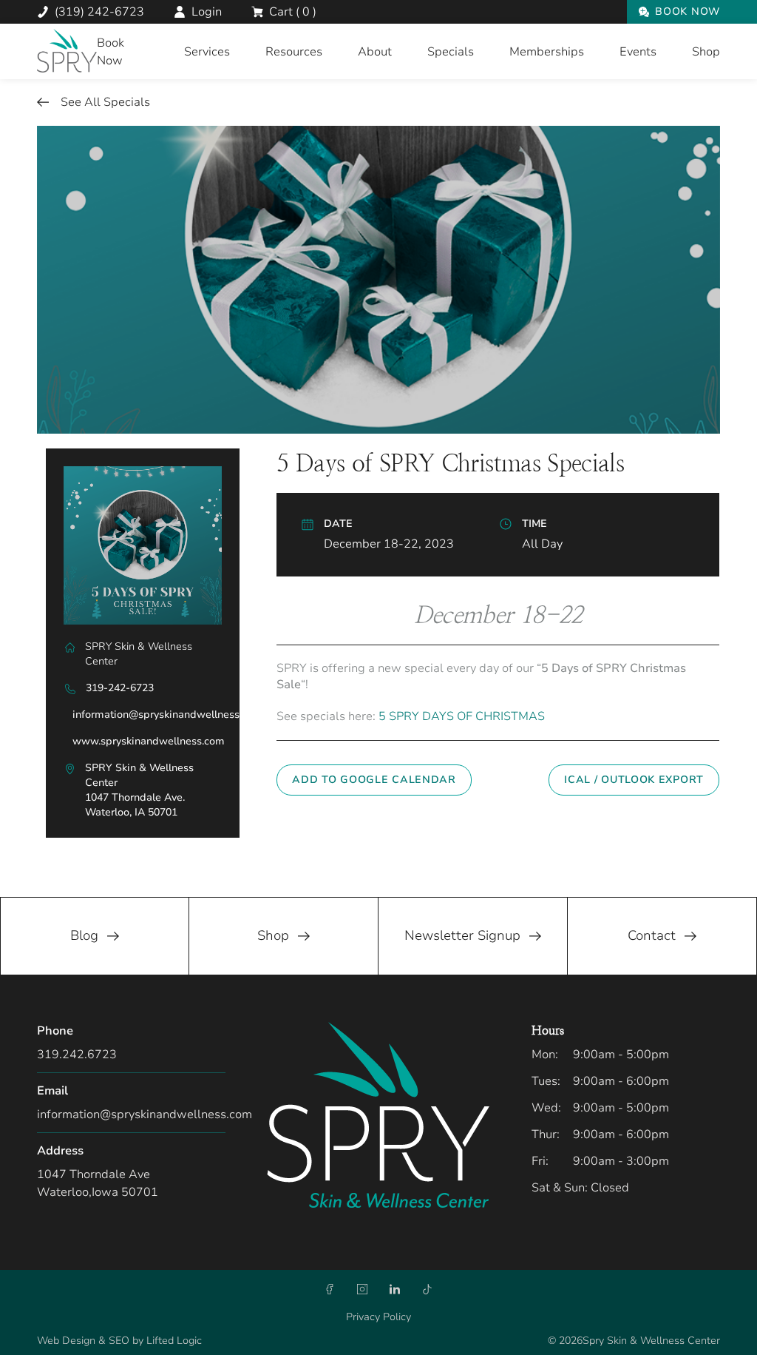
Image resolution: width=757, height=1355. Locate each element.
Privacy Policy (378, 1317)
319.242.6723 (77, 1054)
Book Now (687, 11)
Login (206, 12)
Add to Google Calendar (373, 780)
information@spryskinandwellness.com (167, 714)
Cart (292, 12)
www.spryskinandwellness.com (148, 741)
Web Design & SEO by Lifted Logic (119, 1341)
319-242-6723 (120, 688)
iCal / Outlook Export (634, 780)
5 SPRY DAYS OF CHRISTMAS (461, 716)
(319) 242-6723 (99, 12)
